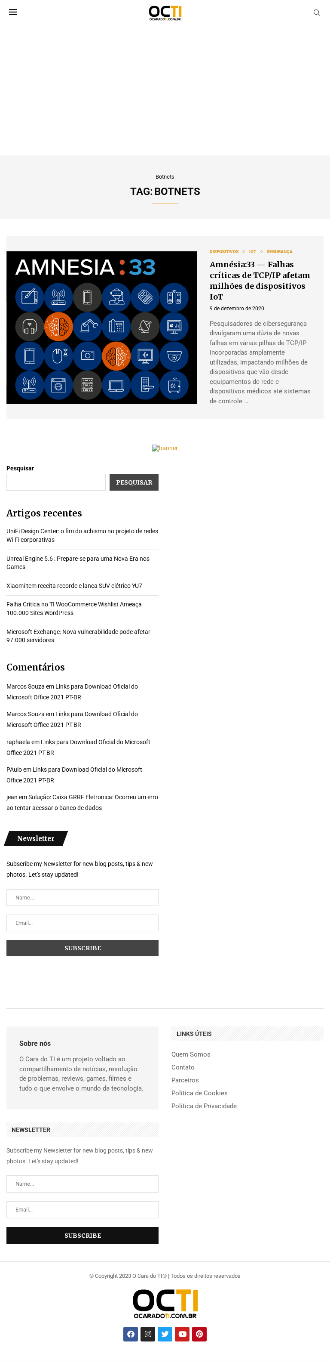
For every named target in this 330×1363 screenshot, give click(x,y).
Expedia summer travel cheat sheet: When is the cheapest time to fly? (136, 1361)
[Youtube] (182, 1334)
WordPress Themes (9, 1361)
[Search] (316, 12)
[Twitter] (165, 1334)
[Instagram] (148, 1334)
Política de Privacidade (204, 1106)
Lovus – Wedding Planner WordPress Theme (235, 1361)
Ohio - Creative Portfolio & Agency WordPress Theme (148, 1362)
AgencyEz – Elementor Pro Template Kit (254, 1361)
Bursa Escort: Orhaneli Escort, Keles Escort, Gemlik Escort (81, 1361)
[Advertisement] (165, 91)
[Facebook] (130, 1334)
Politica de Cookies (199, 1093)
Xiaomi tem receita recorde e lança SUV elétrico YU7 (74, 585)
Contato (183, 1067)
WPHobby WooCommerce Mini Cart (303, 1361)
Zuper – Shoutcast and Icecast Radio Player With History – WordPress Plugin (279, 1361)
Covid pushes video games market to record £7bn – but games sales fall (167, 1361)
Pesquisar (20, 468)
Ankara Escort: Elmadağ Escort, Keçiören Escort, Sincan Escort (27, 1361)
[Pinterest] (199, 1334)
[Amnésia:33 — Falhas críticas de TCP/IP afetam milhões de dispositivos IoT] (101, 327)
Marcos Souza (25, 686)
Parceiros (185, 1080)
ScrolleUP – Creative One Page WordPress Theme (193, 1361)
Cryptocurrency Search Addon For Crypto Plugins (195, 1362)
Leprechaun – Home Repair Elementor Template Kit (215, 1361)
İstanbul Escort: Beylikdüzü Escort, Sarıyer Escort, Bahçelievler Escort (54, 1361)
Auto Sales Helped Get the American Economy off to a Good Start (107, 1361)
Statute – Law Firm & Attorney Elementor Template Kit (172, 1362)
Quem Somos (191, 1054)
